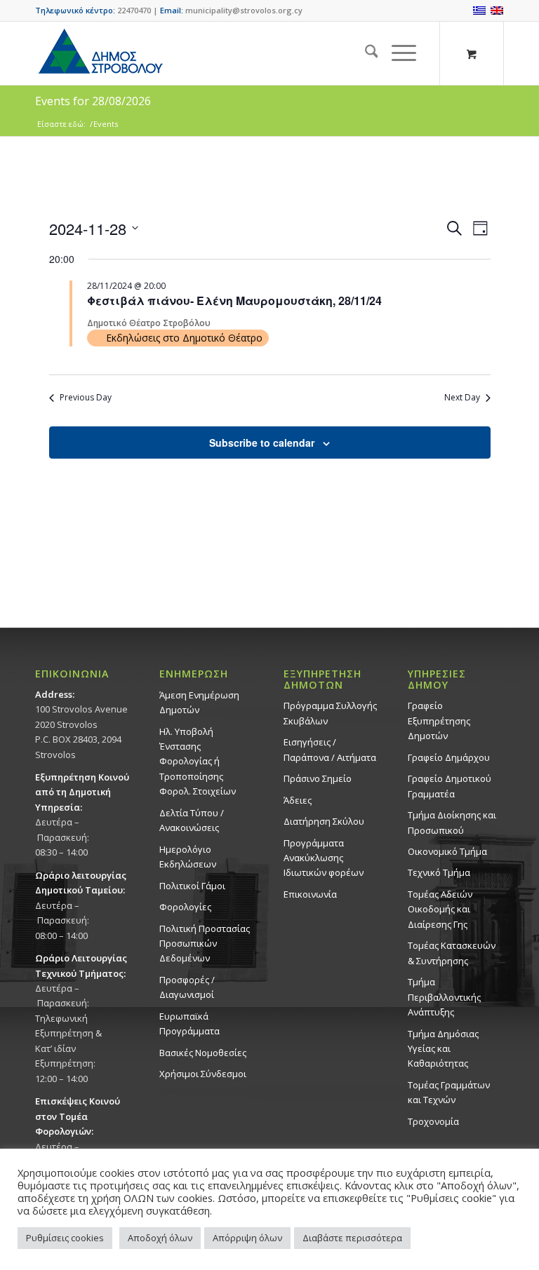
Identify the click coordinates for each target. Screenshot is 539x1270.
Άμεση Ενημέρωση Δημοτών (199, 702)
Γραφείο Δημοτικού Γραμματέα (449, 785)
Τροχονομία (433, 1121)
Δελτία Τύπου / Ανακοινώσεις (191, 820)
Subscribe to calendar (261, 442)
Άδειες (298, 800)
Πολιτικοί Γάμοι (192, 885)
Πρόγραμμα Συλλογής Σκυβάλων (330, 713)
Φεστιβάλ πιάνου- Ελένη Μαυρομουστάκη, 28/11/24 (234, 300)
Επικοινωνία (310, 894)
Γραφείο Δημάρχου (449, 757)
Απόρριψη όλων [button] (247, 1237)
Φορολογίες (185, 906)
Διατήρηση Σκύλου (324, 821)
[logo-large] (99, 53)
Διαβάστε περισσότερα (352, 1237)
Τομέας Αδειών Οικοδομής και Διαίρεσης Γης (440, 909)
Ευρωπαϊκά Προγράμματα (189, 1023)
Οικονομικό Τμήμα (447, 851)
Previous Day (86, 397)
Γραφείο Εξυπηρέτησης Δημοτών (439, 720)
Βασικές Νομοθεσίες (202, 1052)
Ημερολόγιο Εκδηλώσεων (187, 856)
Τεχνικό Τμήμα (439, 872)
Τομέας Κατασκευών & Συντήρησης (451, 952)
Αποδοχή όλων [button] (160, 1237)
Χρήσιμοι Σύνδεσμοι (202, 1073)
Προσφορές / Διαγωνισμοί (187, 987)
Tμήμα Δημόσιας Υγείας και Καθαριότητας (443, 1048)
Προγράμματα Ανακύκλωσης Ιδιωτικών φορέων (324, 858)
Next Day (462, 397)
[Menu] (397, 53)
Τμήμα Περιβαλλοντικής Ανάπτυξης (444, 996)
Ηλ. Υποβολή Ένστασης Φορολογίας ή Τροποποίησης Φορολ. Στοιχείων (197, 761)
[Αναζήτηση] (364, 53)
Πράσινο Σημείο (318, 778)
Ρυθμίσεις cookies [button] (65, 1237)
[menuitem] (364, 53)
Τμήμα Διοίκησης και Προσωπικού (452, 822)
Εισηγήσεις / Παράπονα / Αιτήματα (330, 749)
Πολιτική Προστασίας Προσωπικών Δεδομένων (204, 943)
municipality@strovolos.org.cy (243, 10)
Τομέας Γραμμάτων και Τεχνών (449, 1092)
